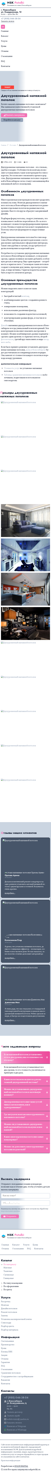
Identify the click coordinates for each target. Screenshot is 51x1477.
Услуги (4, 41)
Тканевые (8, 1271)
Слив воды (6, 1322)
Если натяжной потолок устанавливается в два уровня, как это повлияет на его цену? (23, 1057)
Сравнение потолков (11, 1373)
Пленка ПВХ (6, 1352)
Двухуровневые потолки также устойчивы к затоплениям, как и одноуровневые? (23, 1105)
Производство (7, 1344)
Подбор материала (9, 1330)
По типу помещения (12, 1283)
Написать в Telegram (16, 1426)
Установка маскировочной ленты (16, 1319)
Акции (4, 1355)
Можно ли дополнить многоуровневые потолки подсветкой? (24, 1148)
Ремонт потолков (9, 1312)
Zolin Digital (21, 1466)
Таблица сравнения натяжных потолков (22, 375)
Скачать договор (14, 1412)
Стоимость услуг (12, 368)
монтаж (25, 296)
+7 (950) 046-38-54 (11, 18)
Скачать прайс (13, 1415)
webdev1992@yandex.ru (18, 1419)
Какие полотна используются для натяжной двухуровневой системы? (23, 1081)
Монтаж (5, 1305)
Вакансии (5, 1380)
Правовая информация (10, 1460)
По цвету (7, 1289)
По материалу (9, 1264)
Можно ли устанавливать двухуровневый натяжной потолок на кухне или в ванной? (23, 1127)
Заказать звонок (7, 21)
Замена (4, 1315)
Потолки (13, 145)
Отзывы (4, 51)
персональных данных (10, 1211)
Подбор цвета (7, 1326)
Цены (3, 46)
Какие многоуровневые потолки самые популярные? (23, 1138)
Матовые (7, 1267)
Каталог (4, 36)
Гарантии (5, 1362)
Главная (4, 31)
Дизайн (4, 325)
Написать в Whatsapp (16, 1430)
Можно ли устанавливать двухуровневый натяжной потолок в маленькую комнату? (23, 1092)
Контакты (5, 66)
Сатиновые (8, 1275)
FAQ (3, 61)
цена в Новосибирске (36, 350)
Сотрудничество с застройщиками (17, 1376)
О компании (6, 56)
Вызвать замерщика (15, 115)
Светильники (7, 1341)
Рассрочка (5, 1301)
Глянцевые (8, 1278)
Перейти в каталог (12, 120)
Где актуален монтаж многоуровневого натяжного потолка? (24, 1116)
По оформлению (11, 1286)
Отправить (11, 1216)
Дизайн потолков (9, 1308)
